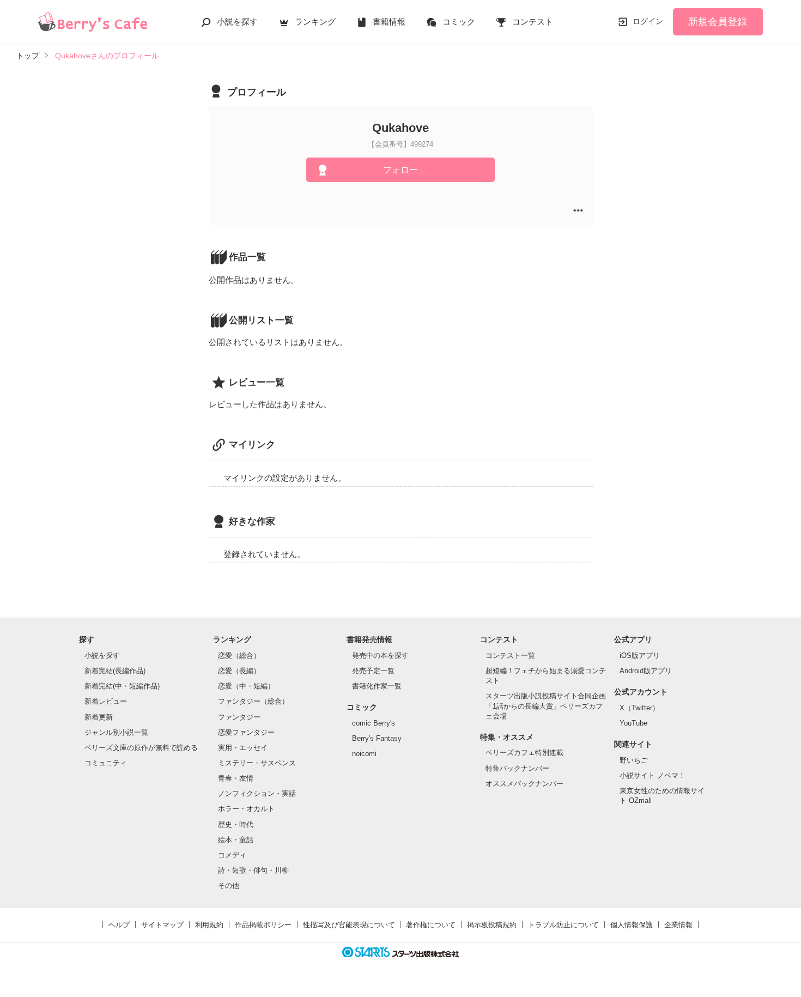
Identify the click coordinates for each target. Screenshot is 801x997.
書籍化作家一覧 (377, 686)
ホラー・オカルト (246, 809)
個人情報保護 (631, 925)
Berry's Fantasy (377, 738)
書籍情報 (389, 21)
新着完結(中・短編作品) (122, 686)
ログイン (648, 21)
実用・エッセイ (243, 748)
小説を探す (237, 21)
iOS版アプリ (640, 655)
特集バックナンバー (517, 768)
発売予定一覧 (373, 671)
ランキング (315, 21)
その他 (228, 885)
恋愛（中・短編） (246, 686)
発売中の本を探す (380, 655)
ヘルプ (119, 925)
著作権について (431, 925)
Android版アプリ (646, 671)
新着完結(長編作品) (114, 671)
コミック (458, 21)
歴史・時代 (235, 824)
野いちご (634, 760)
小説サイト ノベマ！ (652, 775)
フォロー (400, 169)
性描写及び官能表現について (349, 925)
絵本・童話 (235, 840)
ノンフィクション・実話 (257, 793)
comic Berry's (373, 723)
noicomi (364, 754)
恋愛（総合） (239, 655)
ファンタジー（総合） (253, 701)
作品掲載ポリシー (263, 925)
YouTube (633, 723)
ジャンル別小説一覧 (116, 732)
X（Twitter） (639, 708)
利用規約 (209, 925)
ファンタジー (239, 717)
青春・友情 (235, 778)
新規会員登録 (717, 21)
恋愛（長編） (239, 671)
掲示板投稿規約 (492, 925)
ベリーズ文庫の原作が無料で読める (141, 748)
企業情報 (678, 925)
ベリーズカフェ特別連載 (524, 752)
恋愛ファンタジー (246, 732)
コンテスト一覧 (510, 655)
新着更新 (98, 717)
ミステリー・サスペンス (257, 763)
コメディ (232, 855)
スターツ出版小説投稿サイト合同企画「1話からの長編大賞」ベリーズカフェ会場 (546, 706)
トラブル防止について (563, 925)
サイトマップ (162, 925)
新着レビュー (105, 701)
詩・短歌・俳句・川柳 (253, 870)
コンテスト (532, 21)
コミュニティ (105, 763)
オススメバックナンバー (524, 784)
